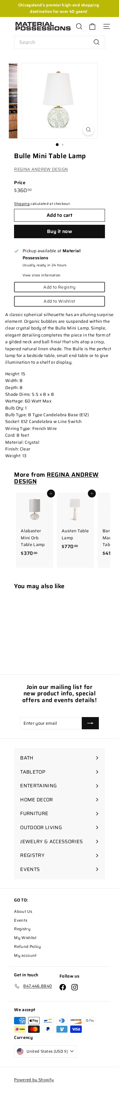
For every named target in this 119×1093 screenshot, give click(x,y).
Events (20, 920)
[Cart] (92, 26)
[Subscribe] (90, 723)
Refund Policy (27, 946)
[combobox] (59, 42)
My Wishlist (25, 938)
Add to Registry (59, 287)
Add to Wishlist (59, 301)
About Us (23, 911)
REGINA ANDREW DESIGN (41, 169)
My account (25, 955)
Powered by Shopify (34, 1080)
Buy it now (59, 231)
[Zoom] (88, 129)
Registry (22, 929)
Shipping (22, 203)
